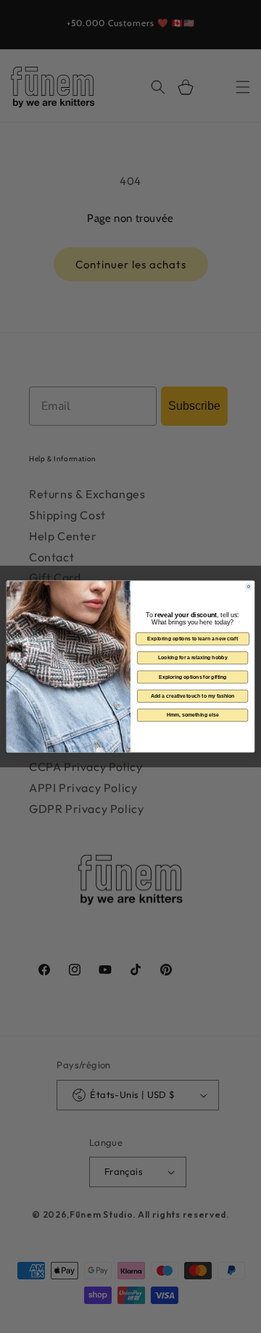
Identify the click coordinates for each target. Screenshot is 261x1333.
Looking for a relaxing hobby (193, 657)
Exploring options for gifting (193, 677)
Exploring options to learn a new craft (192, 638)
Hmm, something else (193, 714)
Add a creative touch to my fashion (193, 695)
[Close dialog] (248, 586)
